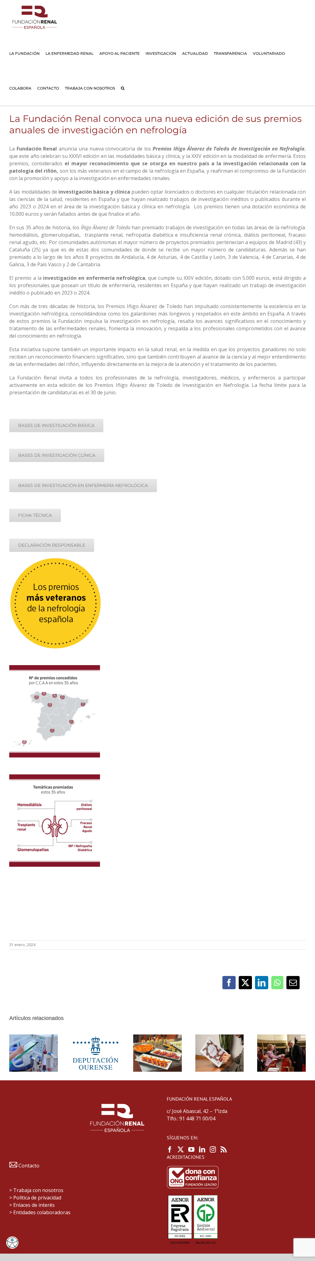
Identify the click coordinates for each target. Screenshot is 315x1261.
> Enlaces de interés (32, 1205)
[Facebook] (170, 1150)
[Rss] (224, 1150)
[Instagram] (213, 1150)
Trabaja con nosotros (38, 1190)
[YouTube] (191, 1150)
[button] (122, 87)
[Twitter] (180, 1150)
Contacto (28, 1165)
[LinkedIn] (202, 1150)
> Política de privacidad (35, 1197)
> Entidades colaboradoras (39, 1212)
